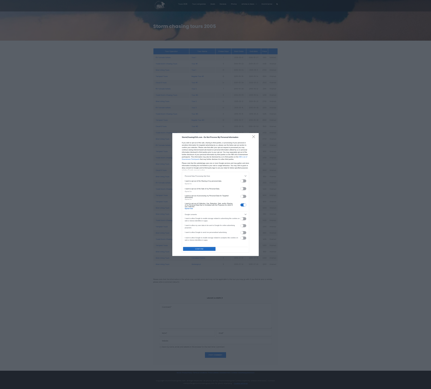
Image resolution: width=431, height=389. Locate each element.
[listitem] (215, 176)
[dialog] (215, 194)
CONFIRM (199, 249)
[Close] (254, 137)
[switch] (243, 180)
